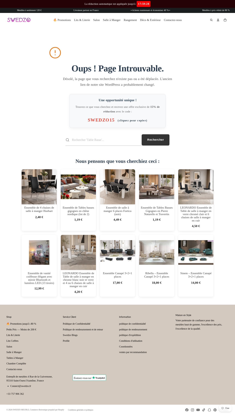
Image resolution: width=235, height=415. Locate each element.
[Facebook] (187, 410)
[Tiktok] (204, 410)
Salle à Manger (14, 352)
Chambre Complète (16, 363)
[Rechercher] (211, 19)
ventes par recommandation (133, 352)
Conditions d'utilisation (130, 340)
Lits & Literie (13, 335)
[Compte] (218, 19)
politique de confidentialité (132, 323)
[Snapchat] (209, 410)
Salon (9, 346)
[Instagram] (192, 410)
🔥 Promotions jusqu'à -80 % (21, 323)
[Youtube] (198, 410)
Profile (66, 340)
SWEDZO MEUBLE (21, 410)
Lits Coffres (12, 340)
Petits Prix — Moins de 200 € (21, 329)
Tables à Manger (14, 358)
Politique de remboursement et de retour (83, 329)
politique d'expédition (130, 335)
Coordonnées (126, 346)
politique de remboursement (133, 329)
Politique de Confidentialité (76, 323)
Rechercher (155, 139)
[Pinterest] (215, 410)
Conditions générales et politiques (80, 410)
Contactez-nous (14, 369)
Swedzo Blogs (70, 335)
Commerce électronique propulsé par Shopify (47, 410)
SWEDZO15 (117, 119)
